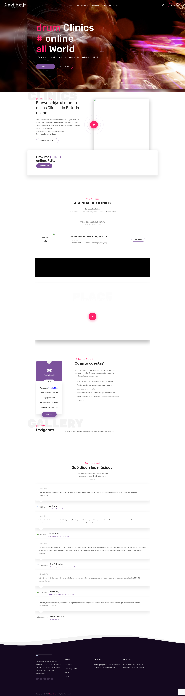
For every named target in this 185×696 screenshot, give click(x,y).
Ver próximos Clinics (47, 140)
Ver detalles (64, 66)
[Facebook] (41, 679)
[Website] (52, 679)
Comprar (49, 414)
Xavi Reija (52, 694)
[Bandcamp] (48, 679)
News (67, 673)
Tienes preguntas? (101, 665)
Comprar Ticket (45, 66)
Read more (138, 239)
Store (67, 677)
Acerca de (68, 665)
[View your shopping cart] (158, 5)
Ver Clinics (175, 5)
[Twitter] (37, 679)
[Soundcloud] (44, 679)
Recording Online (71, 669)
